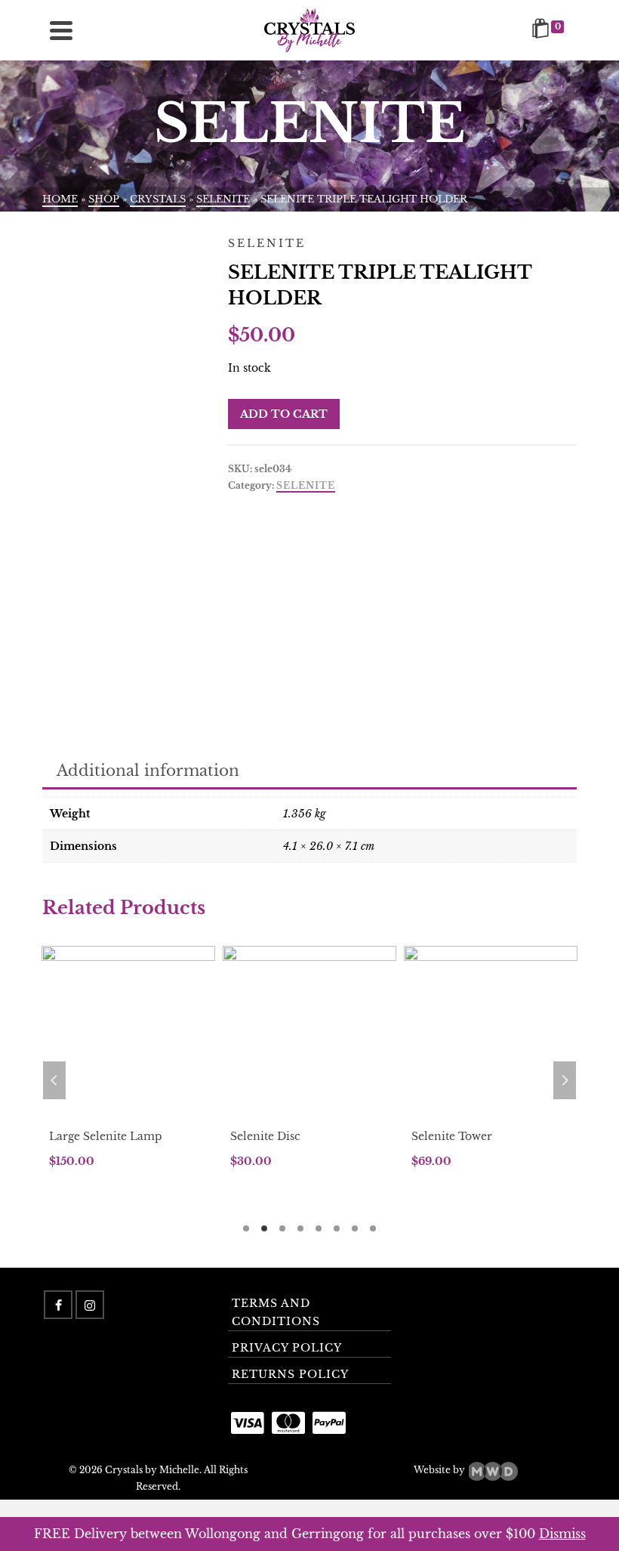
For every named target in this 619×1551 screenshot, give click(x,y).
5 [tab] (318, 1228)
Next (564, 1080)
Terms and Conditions (276, 1312)
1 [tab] (246, 1228)
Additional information (148, 771)
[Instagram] (89, 1304)
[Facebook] (58, 1304)
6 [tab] (336, 1228)
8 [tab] (372, 1228)
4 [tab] (300, 1228)
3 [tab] (282, 1228)
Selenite (305, 485)
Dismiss (562, 1533)
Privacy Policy (287, 1348)
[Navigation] (61, 30)
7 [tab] (354, 1228)
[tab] (148, 771)
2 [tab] (264, 1228)
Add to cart (284, 414)
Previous (54, 1080)
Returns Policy (290, 1374)
